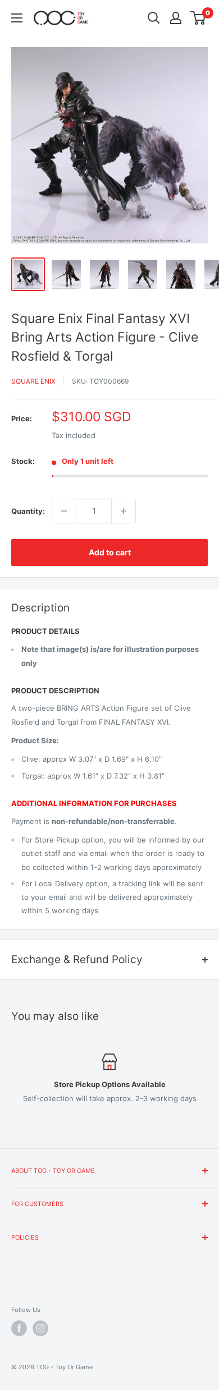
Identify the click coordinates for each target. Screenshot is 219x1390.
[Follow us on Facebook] (19, 1328)
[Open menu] (16, 17)
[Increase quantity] (123, 511)
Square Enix (33, 381)
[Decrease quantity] (64, 511)
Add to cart (110, 552)
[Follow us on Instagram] (40, 1328)
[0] (198, 18)
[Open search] (154, 18)
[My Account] (175, 18)
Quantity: (28, 511)
